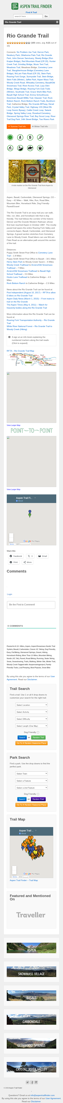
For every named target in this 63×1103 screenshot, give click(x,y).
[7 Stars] (22, 43)
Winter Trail (50, 662)
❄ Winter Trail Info (40, 126)
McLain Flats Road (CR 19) (27, 73)
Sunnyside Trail (34, 76)
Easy (9, 652)
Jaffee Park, (31, 79)
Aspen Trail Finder (15, 1088)
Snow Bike (46, 668)
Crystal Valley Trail (20, 107)
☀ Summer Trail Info (17, 126)
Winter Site (41, 662)
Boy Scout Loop (42, 116)
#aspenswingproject (37, 665)
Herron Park (43, 52)
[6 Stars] (19, 43)
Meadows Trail (13, 67)
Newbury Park (13, 55)
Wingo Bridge (20, 89)
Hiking (44, 652)
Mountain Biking (45, 655)
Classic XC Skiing (37, 649)
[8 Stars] (24, 43)
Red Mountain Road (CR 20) (35, 61)
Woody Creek (12, 665)
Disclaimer (32, 679)
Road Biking (31, 658)
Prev (20, 917)
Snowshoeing (17, 662)
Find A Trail (31, 12)
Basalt (15, 649)
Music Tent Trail (41, 64)
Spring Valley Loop (22, 113)
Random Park (38, 799)
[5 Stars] (17, 43)
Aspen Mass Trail (45, 79)
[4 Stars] (15, 43)
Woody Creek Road (16, 82)
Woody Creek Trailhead (18, 265)
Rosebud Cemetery (41, 113)
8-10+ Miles (19, 646)
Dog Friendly (50, 649)
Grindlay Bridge (25, 64)
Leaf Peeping (24, 668)
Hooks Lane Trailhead (17, 277)
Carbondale (24, 649)
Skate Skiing (49, 658)
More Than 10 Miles (30, 655)
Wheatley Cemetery (35, 82)
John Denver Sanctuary (23, 58)
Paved (22, 658)
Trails (26, 662)
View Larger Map (13, 425)
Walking (32, 662)
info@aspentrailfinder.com (42, 1095)
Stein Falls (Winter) (15, 79)
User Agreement (53, 1098)
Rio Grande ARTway (38, 104)
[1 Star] (8, 43)
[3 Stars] (12, 43)
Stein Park (46, 73)
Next (42, 917)
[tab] (18, 126)
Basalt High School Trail (18, 95)
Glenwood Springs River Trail (20, 116)
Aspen (27, 646)
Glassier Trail (40, 98)
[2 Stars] (10, 43)
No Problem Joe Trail (26, 52)
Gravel (38, 652)
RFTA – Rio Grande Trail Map (20, 351)
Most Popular (35, 668)
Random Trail (38, 737)
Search (22, 737)
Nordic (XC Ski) (13, 658)
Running (40, 658)
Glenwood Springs (27, 652)
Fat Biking (15, 652)
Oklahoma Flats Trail (30, 55)
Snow (9, 662)
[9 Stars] (26, 43)
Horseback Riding (14, 655)
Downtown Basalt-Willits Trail (20, 98)
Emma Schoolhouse (39, 95)
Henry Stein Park (14, 262)
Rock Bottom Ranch (16, 283)
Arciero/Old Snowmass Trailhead (22, 271)
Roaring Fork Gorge (16, 76)
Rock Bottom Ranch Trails (33, 101)
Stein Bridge (47, 76)
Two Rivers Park (46, 119)
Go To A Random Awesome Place (31, 743)
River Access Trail (31, 86)
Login (9, 594)
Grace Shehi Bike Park (40, 92)
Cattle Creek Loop (35, 110)
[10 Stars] (29, 43)
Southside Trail (22, 92)
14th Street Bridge (29, 119)
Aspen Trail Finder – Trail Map (24, 880)
